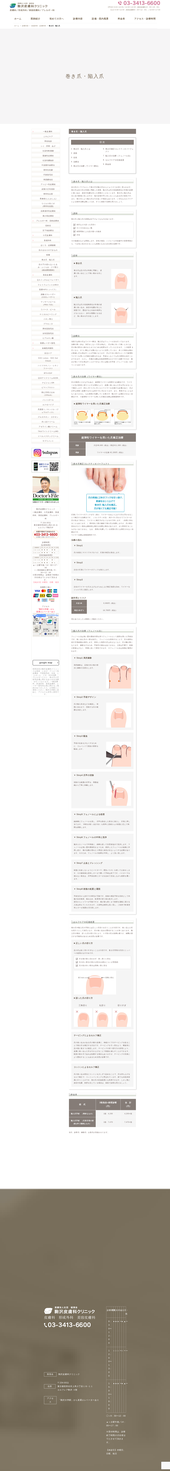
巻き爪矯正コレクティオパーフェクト (119, 150)
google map (45, 662)
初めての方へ (57, 18)
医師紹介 (35, 18)
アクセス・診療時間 (145, 18)
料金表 (121, 18)
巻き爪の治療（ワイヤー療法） (86, 166)
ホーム (17, 18)
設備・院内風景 (100, 18)
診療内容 (25, 26)
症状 (75, 158)
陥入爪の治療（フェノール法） (118, 156)
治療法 (76, 162)
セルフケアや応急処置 (114, 160)
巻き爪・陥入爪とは (81, 149)
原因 (75, 153)
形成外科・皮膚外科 (38, 26)
